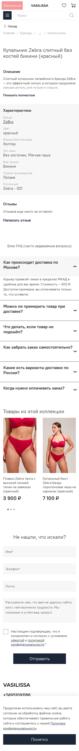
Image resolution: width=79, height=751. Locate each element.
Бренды (26, 33)
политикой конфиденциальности (27, 642)
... (40, 33)
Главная (9, 33)
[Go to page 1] (8, 509)
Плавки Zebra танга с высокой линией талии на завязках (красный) (19, 484)
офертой (17, 640)
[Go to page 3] (14, 509)
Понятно (39, 739)
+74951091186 (17, 695)
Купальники (57, 33)
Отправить (39, 658)
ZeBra (8, 121)
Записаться (12, 5)
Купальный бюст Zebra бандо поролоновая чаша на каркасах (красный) (59, 484)
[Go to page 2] (11, 509)
